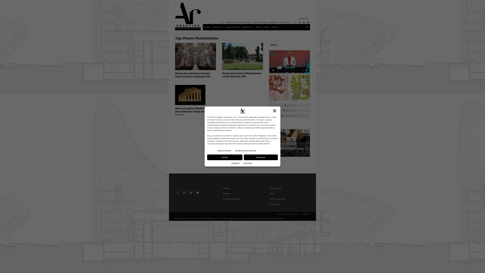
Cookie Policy (235, 163)
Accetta (225, 157)
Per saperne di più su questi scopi (245, 150)
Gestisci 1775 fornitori (224, 150)
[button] (274, 111)
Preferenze (260, 157)
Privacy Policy (248, 163)
